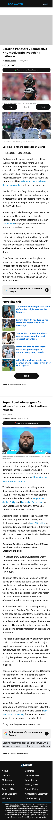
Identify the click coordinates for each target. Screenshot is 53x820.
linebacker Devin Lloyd (32, 502)
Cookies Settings (33, 798)
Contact (6, 775)
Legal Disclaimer (10, 793)
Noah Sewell (8, 223)
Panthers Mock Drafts (18, 384)
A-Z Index (6, 798)
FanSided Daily (32, 780)
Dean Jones (10, 61)
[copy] (17, 65)
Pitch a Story (8, 784)
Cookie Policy (31, 789)
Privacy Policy (31, 784)
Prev (10, 107)
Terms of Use (8, 789)
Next (43, 107)
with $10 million (37, 523)
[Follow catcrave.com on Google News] (47, 290)
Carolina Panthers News (19, 753)
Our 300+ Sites (32, 775)
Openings (29, 771)
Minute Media (14, 805)
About (5, 771)
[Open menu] (3, 3)
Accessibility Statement (36, 793)
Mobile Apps (8, 780)
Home (4, 384)
